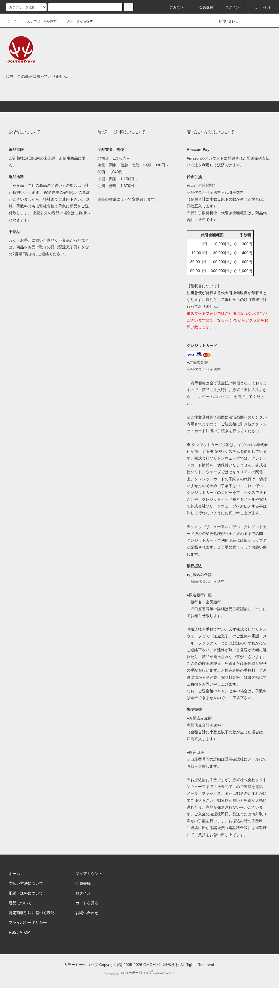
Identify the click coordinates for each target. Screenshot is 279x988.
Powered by (112, 973)
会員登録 (206, 7)
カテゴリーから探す (42, 21)
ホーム (12, 21)
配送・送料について (26, 893)
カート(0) (262, 7)
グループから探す (80, 21)
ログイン (232, 7)
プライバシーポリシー (28, 922)
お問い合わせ (228, 21)
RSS (12, 932)
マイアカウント (88, 873)
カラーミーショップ (81, 964)
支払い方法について (26, 883)
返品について (20, 903)
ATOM (25, 932)
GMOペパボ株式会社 (161, 964)
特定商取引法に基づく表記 (31, 913)
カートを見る (86, 903)
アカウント (178, 7)
